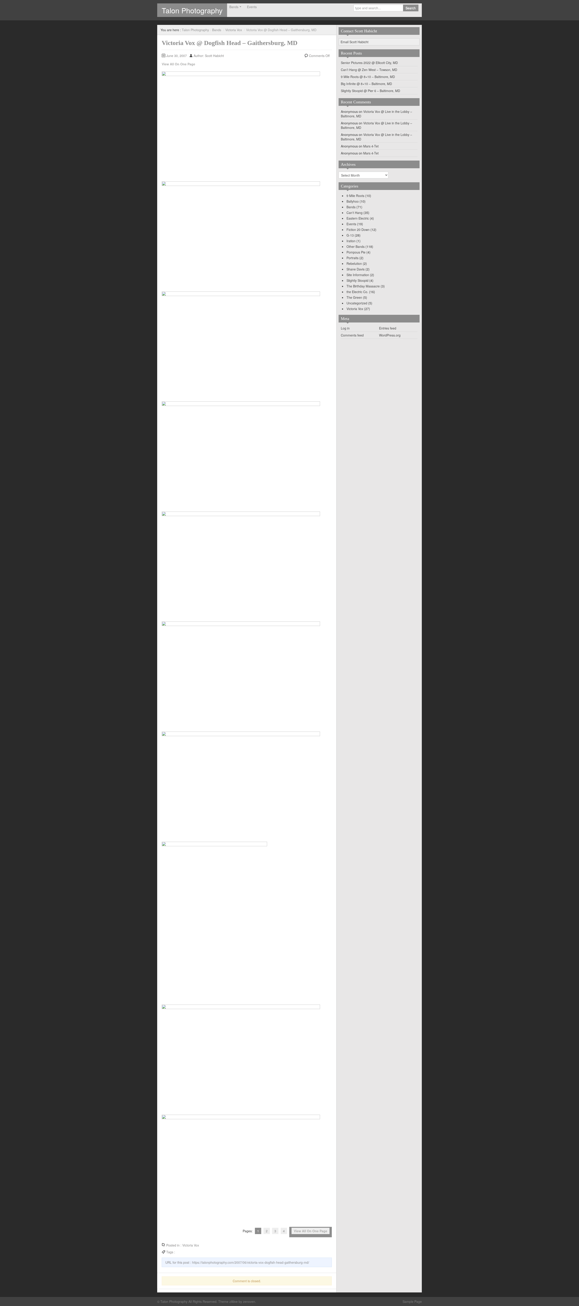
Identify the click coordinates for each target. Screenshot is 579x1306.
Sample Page (412, 1301)
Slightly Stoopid (357, 280)
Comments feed (352, 335)
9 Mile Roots (355, 195)
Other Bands (355, 246)
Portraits (352, 258)
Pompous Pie (355, 252)
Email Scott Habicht (354, 42)
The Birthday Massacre (363, 286)
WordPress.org (390, 335)
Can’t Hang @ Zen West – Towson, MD (369, 69)
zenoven (249, 1301)
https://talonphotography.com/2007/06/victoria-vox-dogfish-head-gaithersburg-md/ (250, 1262)
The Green (354, 297)
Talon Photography (192, 10)
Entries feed (387, 328)
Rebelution (354, 263)
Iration (351, 241)
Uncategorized (356, 303)
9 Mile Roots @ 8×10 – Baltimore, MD (368, 76)
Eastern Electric (357, 218)
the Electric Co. (357, 291)
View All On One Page (178, 64)
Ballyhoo (352, 201)
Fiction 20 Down (358, 229)
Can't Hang (354, 212)
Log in (345, 328)
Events (252, 7)
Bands (233, 7)
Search (411, 8)
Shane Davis (355, 269)
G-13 (350, 235)
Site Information (357, 275)
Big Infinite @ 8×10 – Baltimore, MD (366, 83)
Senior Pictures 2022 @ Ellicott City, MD (369, 62)
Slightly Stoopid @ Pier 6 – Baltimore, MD (370, 90)
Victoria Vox (233, 30)
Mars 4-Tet (371, 146)
